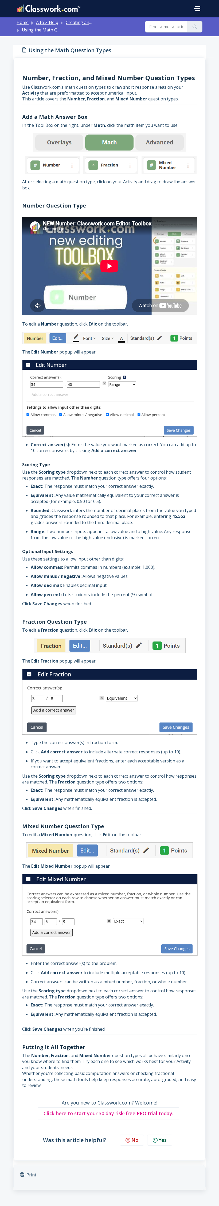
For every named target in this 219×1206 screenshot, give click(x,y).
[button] (108, 1113)
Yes (163, 1140)
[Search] (194, 27)
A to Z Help (47, 22)
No (134, 1140)
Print (31, 1175)
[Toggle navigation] (197, 8)
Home (23, 22)
